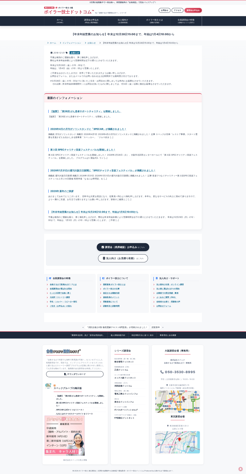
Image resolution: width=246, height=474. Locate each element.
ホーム (60, 20)
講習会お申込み (193, 10)
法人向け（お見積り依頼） (125, 258)
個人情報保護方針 (118, 335)
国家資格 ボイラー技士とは (114, 284)
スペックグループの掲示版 (68, 388)
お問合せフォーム (163, 306)
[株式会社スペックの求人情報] (75, 436)
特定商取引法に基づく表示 (142, 335)
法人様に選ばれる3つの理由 (168, 288)
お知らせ (91, 43)
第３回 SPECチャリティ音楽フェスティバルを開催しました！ (83, 149)
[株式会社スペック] (48, 386)
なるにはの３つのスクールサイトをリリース (74, 414)
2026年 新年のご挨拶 (62, 191)
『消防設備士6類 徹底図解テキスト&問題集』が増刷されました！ (117, 327)
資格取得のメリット (111, 297)
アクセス (177, 10)
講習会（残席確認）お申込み (125, 247)
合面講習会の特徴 (186, 20)
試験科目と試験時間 (111, 306)
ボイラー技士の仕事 (111, 288)
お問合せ (164, 10)
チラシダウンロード (76, 374)
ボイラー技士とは (154, 20)
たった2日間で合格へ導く (60, 293)
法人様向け (123, 20)
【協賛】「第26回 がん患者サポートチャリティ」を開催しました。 (86, 111)
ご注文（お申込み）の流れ (61, 306)
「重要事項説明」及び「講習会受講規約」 (87, 335)
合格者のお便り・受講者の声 (168, 301)
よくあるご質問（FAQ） (166, 297)
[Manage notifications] (241, 469)
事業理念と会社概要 (168, 335)
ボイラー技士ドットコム (69, 11)
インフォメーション (71, 43)
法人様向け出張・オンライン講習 (170, 284)
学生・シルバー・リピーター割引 (63, 301)
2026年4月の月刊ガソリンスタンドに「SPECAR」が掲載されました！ (88, 129)
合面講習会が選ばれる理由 (61, 288)
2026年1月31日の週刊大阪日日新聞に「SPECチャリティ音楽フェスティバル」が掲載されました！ (103, 170)
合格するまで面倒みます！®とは (63, 284)
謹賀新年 (156, 327)
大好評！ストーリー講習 (60, 297)
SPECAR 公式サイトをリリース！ (70, 410)
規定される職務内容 (111, 293)
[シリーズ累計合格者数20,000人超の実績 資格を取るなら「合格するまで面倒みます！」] (63, 351)
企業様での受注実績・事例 (167, 293)
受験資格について (110, 301)
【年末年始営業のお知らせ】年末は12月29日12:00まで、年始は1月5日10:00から (94, 211)
